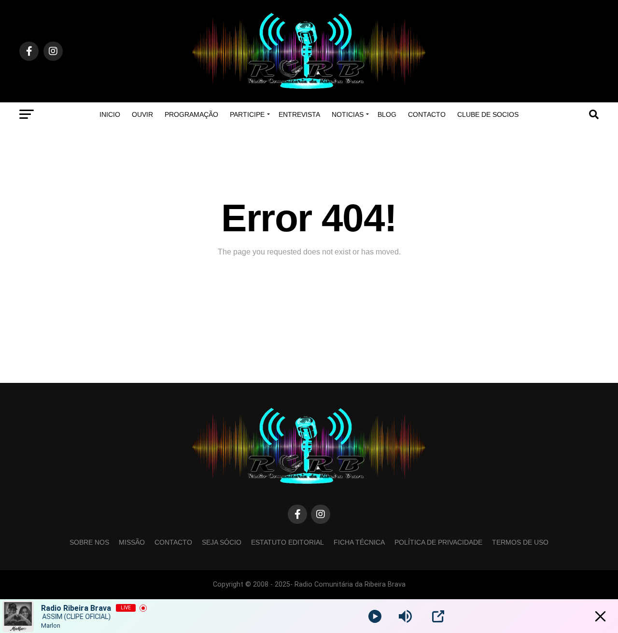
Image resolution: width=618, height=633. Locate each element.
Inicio (109, 114)
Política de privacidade (438, 542)
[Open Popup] (438, 616)
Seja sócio (221, 542)
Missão (132, 542)
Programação (191, 114)
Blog (387, 114)
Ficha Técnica (359, 542)
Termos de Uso (520, 542)
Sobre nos (89, 542)
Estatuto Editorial (287, 542)
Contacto (427, 114)
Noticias (348, 114)
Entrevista (299, 114)
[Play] (375, 616)
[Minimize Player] (600, 616)
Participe (247, 114)
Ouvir (142, 114)
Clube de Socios (488, 114)
